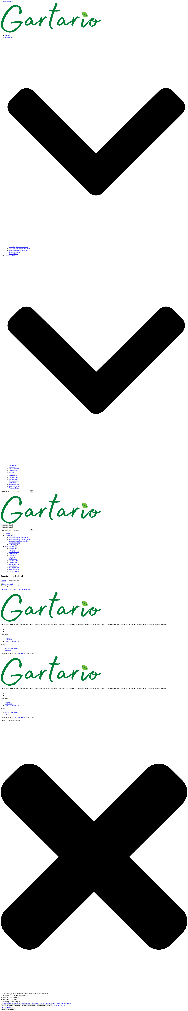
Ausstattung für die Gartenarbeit (18, 247)
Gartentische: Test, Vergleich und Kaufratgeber (15, 589)
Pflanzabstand (13, 483)
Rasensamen (12, 472)
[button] (96, 142)
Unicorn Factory (20, 653)
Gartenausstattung (14, 252)
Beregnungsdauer (14, 481)
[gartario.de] (51, 32)
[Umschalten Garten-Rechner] (16, 546)
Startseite (7, 35)
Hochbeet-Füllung (14, 486)
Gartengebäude (13, 254)
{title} (3, 1007)
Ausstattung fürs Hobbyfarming (18, 250)
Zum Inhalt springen (7, 1)
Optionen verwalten (7, 1003)
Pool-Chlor (12, 467)
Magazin (7, 638)
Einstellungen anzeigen (28, 1005)
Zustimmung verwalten (8, 1009)
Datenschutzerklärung (11, 648)
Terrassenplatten (14, 488)
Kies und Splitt (13, 477)
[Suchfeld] (31, 491)
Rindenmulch (13, 475)
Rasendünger (13, 470)
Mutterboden (13, 474)
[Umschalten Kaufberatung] (14, 536)
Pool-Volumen (13, 465)
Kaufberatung (9, 640)
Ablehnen (17, 1005)
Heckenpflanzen (14, 484)
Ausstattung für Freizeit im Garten (19, 248)
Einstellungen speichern (44, 1005)
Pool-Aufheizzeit (14, 468)
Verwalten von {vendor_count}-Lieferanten (38, 1003)
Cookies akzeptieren (7, 1005)
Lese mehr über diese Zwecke (61, 1003)
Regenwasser (13, 479)
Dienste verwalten (19, 1003)
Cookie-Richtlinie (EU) (12, 641)
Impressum (8, 650)
